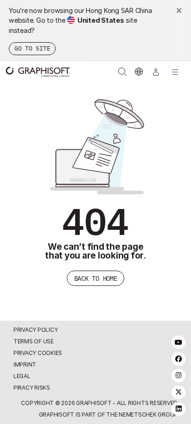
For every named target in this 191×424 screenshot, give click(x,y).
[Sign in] (155, 71)
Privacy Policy (35, 329)
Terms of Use (33, 341)
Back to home (95, 278)
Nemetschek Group (148, 414)
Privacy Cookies (37, 352)
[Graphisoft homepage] (33, 72)
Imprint (24, 364)
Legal (22, 376)
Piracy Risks (31, 387)
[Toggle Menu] (175, 71)
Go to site (32, 48)
